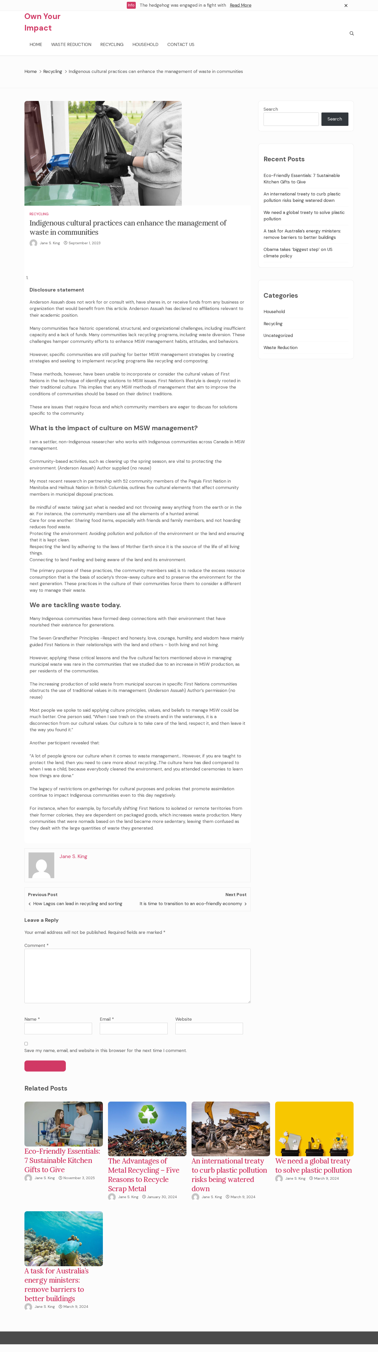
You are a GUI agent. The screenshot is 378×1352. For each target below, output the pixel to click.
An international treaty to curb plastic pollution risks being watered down (229, 1174)
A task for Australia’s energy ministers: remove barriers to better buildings (56, 1284)
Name (32, 1019)
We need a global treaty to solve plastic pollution (313, 1165)
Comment (36, 945)
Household (145, 44)
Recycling (111, 44)
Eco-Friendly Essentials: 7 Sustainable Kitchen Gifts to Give (62, 1160)
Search (271, 109)
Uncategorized (278, 335)
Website (183, 1019)
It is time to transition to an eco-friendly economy (191, 903)
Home (36, 44)
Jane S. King (50, 243)
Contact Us (180, 44)
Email (107, 1019)
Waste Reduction (71, 44)
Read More (240, 5)
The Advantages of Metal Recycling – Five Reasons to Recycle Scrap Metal (143, 1174)
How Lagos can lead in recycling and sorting (77, 903)
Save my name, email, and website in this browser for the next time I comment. (105, 1050)
